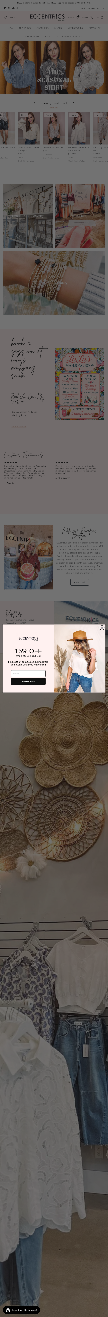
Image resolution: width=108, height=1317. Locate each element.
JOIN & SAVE (28, 681)
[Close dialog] (102, 628)
